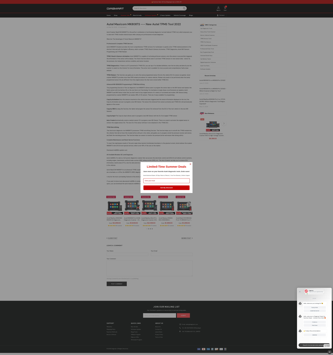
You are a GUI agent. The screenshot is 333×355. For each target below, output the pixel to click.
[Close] (190, 164)
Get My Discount (166, 188)
